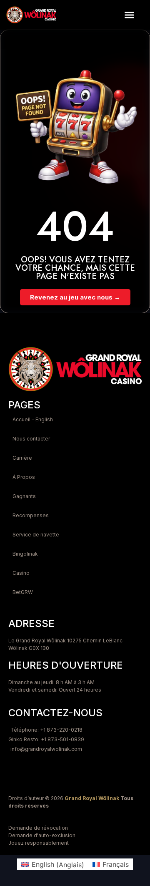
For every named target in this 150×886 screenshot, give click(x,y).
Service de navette (35, 534)
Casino (21, 573)
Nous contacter (31, 438)
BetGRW (22, 592)
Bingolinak (25, 554)
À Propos (23, 477)
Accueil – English (32, 419)
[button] (130, 15)
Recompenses (30, 515)
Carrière (22, 458)
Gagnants (24, 496)
